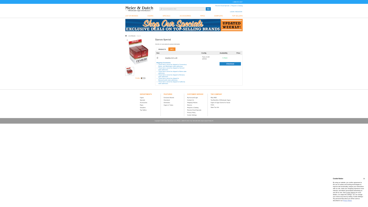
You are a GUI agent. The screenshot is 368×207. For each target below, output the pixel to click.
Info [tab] (172, 49)
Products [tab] (162, 49)
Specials (142, 100)
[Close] (364, 179)
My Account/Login (192, 97)
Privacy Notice (347, 200)
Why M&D (214, 97)
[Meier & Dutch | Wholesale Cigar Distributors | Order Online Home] (139, 8)
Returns (189, 105)
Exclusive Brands (169, 97)
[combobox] (182, 9)
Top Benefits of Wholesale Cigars (221, 100)
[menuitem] (131, 16)
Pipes (141, 105)
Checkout (230, 64)
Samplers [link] (218, 16)
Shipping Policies (192, 102)
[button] (127, 40)
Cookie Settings (351, 192)
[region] (348, 190)
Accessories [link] (185, 16)
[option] (139, 52)
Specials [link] (166, 16)
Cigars (142, 97)
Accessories (143, 102)
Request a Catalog (237, 5)
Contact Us (190, 100)
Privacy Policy (191, 112)
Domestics (167, 102)
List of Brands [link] (131, 16)
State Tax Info (215, 107)
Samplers (143, 107)
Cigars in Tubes (168, 105)
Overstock (167, 100)
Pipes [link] (202, 16)
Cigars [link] (150, 16)
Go (208, 9)
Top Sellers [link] (237, 16)
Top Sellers (143, 110)
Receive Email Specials (222, 5)
